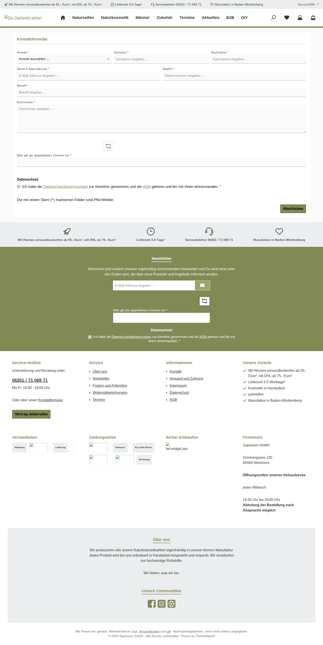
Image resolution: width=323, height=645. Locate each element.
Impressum (178, 385)
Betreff (22, 85)
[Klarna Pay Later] (124, 460)
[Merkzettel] (286, 17)
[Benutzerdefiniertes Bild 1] (110, 448)
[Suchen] (273, 17)
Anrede (23, 52)
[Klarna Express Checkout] (98, 448)
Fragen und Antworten (110, 385)
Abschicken (293, 209)
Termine (99, 399)
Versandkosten (149, 631)
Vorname (121, 52)
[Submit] (202, 285)
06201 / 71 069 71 (30, 380)
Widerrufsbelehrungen (110, 392)
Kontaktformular (50, 400)
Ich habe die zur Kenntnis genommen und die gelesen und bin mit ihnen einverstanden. (121, 187)
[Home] (64, 17)
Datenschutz (179, 392)
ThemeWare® (205, 636)
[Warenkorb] (313, 17)
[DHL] (38, 448)
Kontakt (175, 371)
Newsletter (101, 378)
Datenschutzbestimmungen (65, 187)
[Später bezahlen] (110, 460)
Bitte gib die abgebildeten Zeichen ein (44, 155)
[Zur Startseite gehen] (22, 17)
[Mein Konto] (299, 17)
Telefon (168, 69)
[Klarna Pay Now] (98, 460)
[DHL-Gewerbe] (50, 448)
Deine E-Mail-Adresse (33, 69)
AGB (147, 187)
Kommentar (26, 102)
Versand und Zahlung (186, 378)
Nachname (219, 52)
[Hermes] (70, 448)
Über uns (100, 371)
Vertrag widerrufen (31, 414)
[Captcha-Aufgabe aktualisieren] (108, 146)
